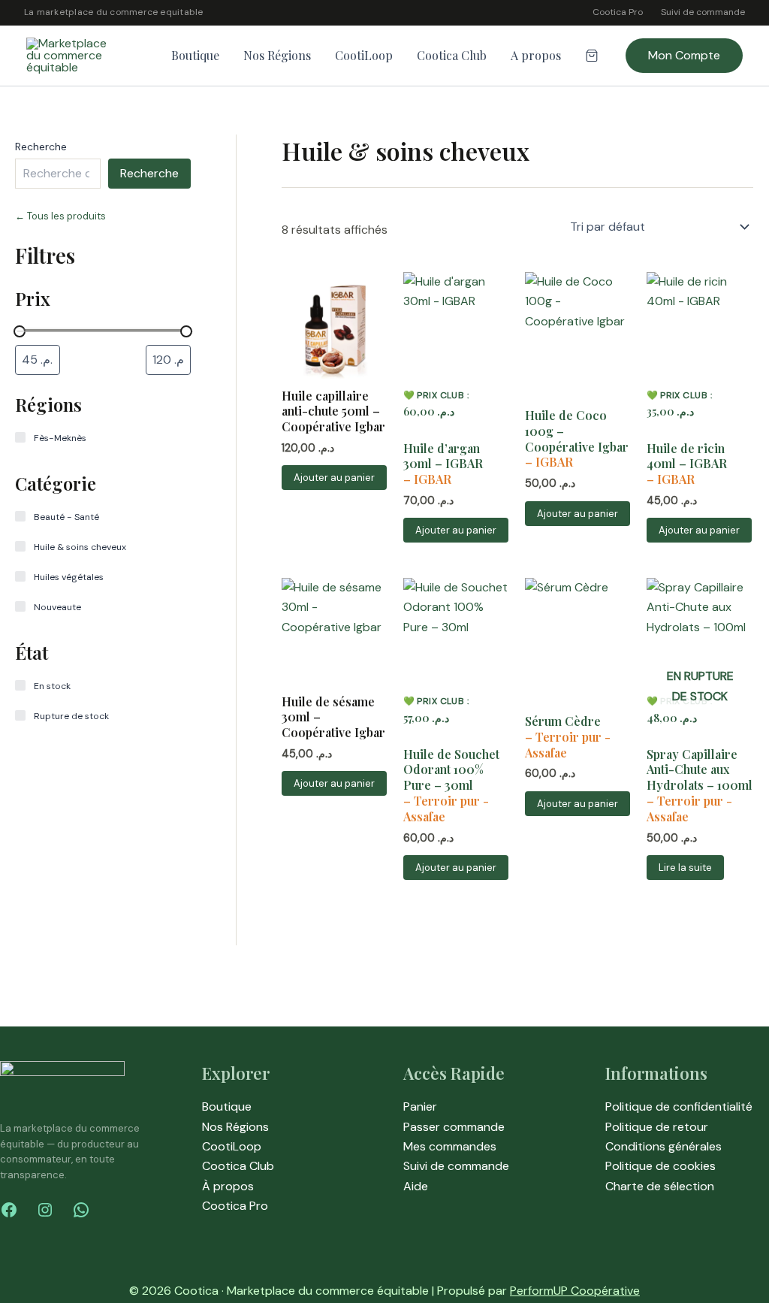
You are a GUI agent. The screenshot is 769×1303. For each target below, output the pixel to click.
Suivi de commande (703, 12)
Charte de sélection (659, 1186)
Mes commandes (449, 1146)
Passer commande (454, 1127)
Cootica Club (452, 55)
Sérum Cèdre (563, 721)
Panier (420, 1106)
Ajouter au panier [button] (334, 477)
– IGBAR (427, 479)
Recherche (41, 146)
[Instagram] (45, 1210)
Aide (415, 1186)
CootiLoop (364, 55)
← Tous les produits (60, 216)
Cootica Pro (618, 12)
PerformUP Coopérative (575, 1290)
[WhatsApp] (81, 1210)
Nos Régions (277, 55)
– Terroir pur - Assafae (446, 808)
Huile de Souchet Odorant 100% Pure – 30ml (451, 770)
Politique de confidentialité (678, 1106)
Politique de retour (656, 1127)
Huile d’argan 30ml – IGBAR (443, 456)
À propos (228, 1186)
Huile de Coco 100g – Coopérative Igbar (577, 431)
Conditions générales (663, 1146)
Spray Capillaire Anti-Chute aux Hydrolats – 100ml (699, 770)
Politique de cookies (660, 1166)
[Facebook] (9, 1210)
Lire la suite (685, 867)
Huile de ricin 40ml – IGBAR (687, 456)
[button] (684, 55)
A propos (536, 55)
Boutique (195, 55)
